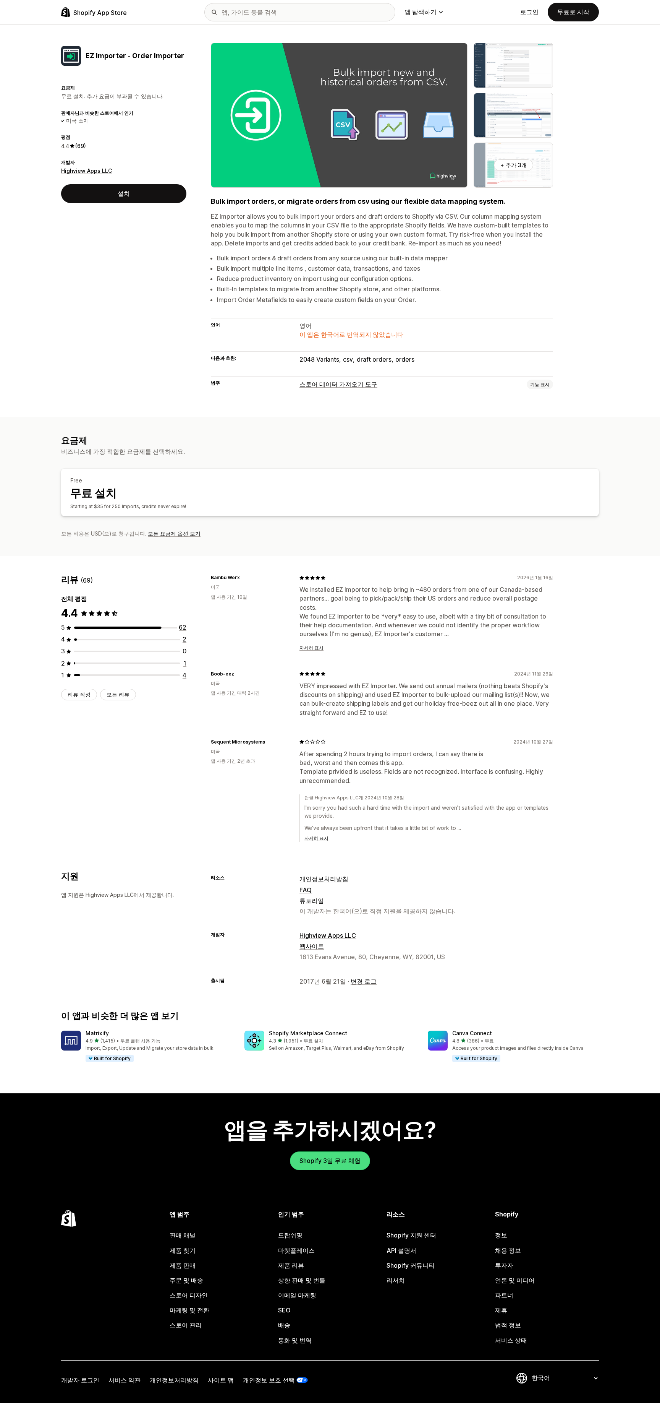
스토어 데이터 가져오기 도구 (338, 384)
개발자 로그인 (80, 1380)
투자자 (504, 1265)
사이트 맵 (221, 1380)
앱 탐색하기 (420, 12)
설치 (124, 193)
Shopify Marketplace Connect (308, 1033)
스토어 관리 (186, 1325)
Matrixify (97, 1033)
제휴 (501, 1310)
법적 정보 (508, 1325)
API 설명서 (401, 1250)
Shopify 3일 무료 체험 (330, 1160)
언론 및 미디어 (515, 1280)
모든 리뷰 (118, 694)
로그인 (529, 12)
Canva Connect (472, 1033)
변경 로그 (364, 981)
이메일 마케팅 (297, 1295)
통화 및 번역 (295, 1340)
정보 (501, 1235)
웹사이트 (311, 946)
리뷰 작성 (79, 694)
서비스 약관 (124, 1380)
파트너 (504, 1295)
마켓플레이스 (296, 1250)
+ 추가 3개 (513, 165)
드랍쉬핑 (290, 1235)
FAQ (305, 890)
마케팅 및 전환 (189, 1310)
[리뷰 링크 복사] (244, 578)
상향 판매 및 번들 (301, 1280)
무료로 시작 (573, 12)
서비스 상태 (511, 1340)
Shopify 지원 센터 (411, 1235)
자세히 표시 (311, 648)
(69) (80, 146)
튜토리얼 (311, 900)
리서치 (396, 1280)
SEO (284, 1310)
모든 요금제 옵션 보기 (174, 533)
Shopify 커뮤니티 (411, 1265)
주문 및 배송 (186, 1280)
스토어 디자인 (189, 1295)
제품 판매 (183, 1265)
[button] (146, 1047)
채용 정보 (508, 1250)
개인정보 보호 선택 (269, 1380)
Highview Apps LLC (86, 170)
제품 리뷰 (291, 1265)
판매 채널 (183, 1235)
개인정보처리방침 (323, 879)
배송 (284, 1325)
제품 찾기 (183, 1250)
